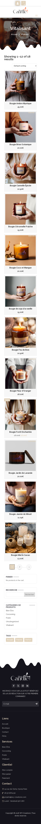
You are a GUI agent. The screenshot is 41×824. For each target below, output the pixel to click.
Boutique (6, 728)
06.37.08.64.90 (10, 793)
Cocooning (10, 614)
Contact (5, 732)
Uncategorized (12, 621)
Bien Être (10, 611)
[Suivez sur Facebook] (13, 686)
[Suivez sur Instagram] (23, 686)
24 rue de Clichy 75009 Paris (15, 789)
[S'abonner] (36, 704)
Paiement (6, 778)
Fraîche (19, 640)
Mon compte (17, 3)
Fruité (8, 618)
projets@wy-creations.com (15, 797)
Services (7, 741)
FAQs (4, 736)
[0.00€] (23, 3)
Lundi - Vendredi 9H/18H (14, 801)
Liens (5, 718)
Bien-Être (6, 747)
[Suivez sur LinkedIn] (27, 686)
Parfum (28, 640)
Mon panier (6, 774)
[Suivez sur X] (18, 686)
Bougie (10, 640)
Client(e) (7, 764)
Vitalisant (25, 34)
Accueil (14, 34)
